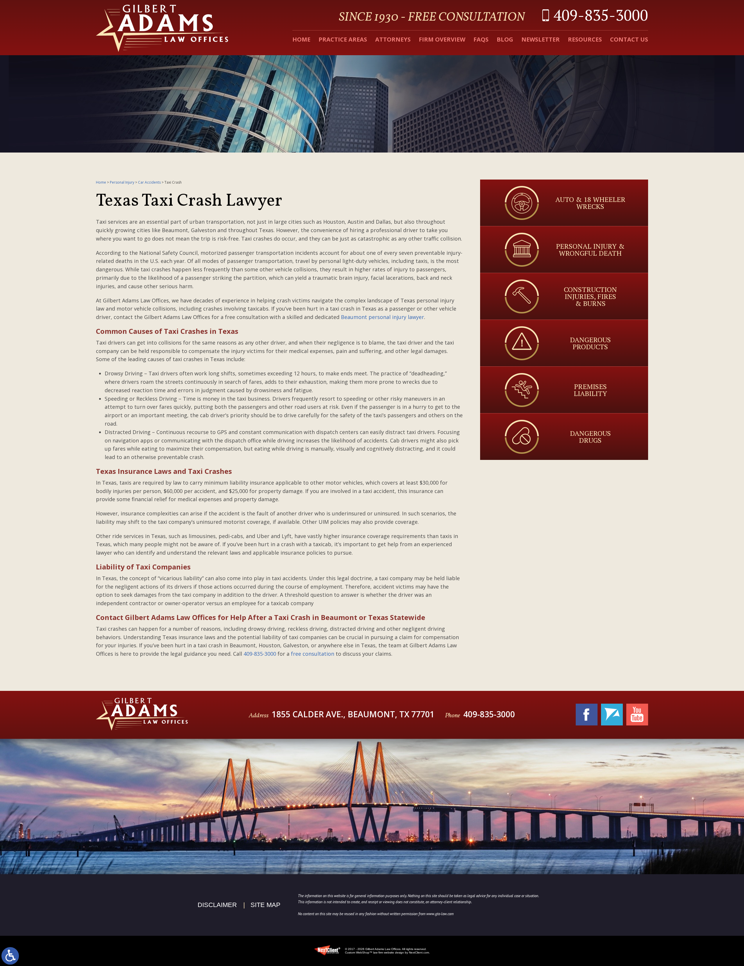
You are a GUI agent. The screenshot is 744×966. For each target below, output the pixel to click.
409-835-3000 (600, 15)
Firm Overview (442, 39)
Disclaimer (217, 904)
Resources (585, 39)
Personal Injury (122, 182)
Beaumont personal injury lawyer (382, 316)
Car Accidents (149, 182)
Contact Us (629, 39)
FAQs (481, 39)
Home (301, 39)
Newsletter (540, 39)
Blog (505, 39)
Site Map (265, 904)
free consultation (312, 653)
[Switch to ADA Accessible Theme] (10, 956)
